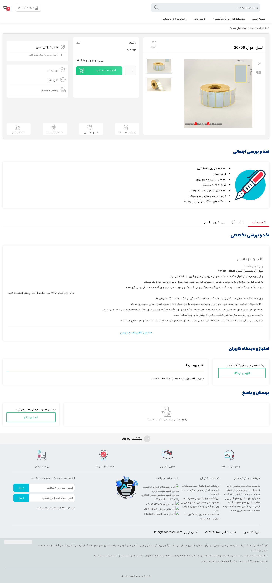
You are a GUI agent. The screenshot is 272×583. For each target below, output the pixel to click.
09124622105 (212, 532)
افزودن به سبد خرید (106, 70)
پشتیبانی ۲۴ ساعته (127, 133)
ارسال (21, 488)
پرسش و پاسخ (50, 90)
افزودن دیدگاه (242, 373)
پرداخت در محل (18, 133)
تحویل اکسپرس (91, 133)
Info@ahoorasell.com (168, 532)
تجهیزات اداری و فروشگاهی (230, 18)
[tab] (37, 70)
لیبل (251, 28)
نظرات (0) (53, 80)
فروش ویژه (199, 18)
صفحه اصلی (259, 18)
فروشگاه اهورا (262, 28)
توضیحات (52, 70)
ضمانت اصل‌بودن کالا (55, 133)
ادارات (228, 282)
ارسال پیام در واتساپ (174, 18)
